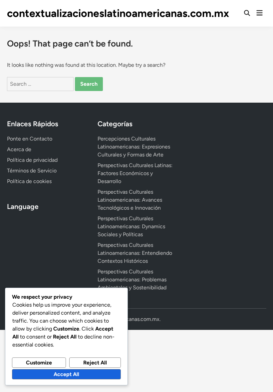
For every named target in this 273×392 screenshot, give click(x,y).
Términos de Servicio (32, 170)
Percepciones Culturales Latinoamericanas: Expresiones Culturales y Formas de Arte (134, 147)
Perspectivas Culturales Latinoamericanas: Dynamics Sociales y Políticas (131, 226)
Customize (39, 362)
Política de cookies (29, 181)
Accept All (66, 374)
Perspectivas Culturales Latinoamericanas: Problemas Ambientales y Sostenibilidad (132, 279)
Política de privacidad (32, 160)
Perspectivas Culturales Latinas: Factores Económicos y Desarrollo (135, 173)
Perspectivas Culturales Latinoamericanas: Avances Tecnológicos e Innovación (130, 200)
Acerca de (19, 149)
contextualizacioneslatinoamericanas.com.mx (118, 13)
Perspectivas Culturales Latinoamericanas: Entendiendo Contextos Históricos (135, 253)
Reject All (95, 362)
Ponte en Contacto (29, 139)
